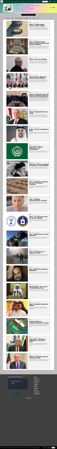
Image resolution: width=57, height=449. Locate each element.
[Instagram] (50, 7)
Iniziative (36, 382)
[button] (49, 18)
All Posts (7, 18)
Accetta (53, 447)
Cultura (12, 18)
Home (35, 377)
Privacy (35, 390)
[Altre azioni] (48, 22)
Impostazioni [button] (44, 447)
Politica (34, 18)
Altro (38, 18)
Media (35, 386)
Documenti (36, 391)
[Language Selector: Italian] (50, 2)
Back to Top (1, 446)
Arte (30, 18)
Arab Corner (37, 380)
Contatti (36, 388)
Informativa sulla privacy (36, 447)
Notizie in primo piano (19, 18)
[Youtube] (54, 7)
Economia (26, 18)
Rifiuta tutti (49, 447)
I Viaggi (36, 384)
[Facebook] (52, 7)
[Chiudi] (55, 447)
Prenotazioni (37, 393)
